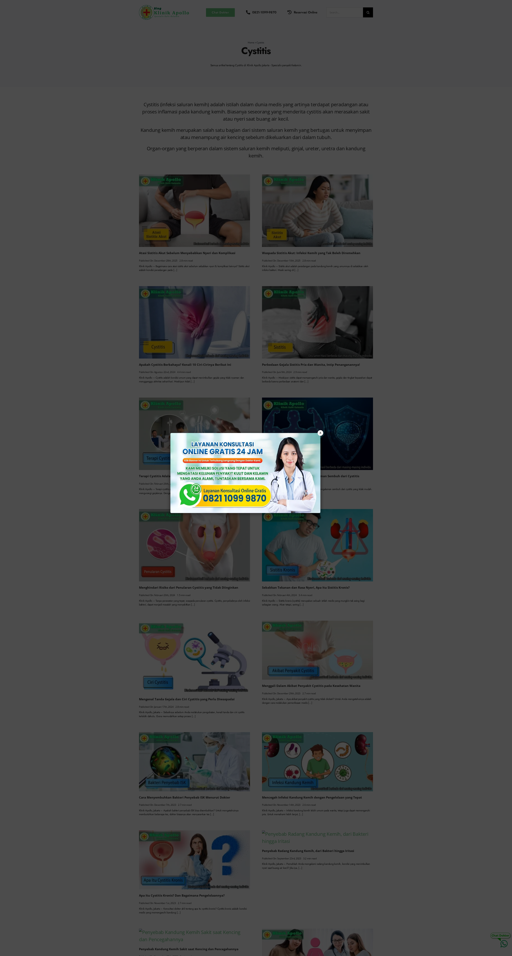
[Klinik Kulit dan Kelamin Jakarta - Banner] (245, 473)
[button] (256, 478)
